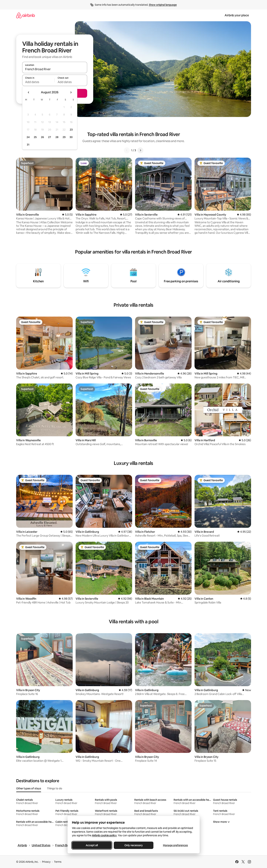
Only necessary (133, 845)
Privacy (46, 861)
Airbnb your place (237, 15)
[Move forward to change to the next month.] (71, 92)
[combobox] (54, 69)
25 (35, 137)
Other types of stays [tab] (28, 788)
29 (64, 137)
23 (71, 129)
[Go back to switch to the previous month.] (29, 92)
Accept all (92, 845)
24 (28, 137)
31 (28, 144)
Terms (57, 861)
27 (49, 137)
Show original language (163, 4)
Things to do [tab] (54, 788)
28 (56, 137)
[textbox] (38, 82)
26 (42, 137)
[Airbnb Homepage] (25, 15)
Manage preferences (175, 845)
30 (71, 137)
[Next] (140, 150)
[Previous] (127, 150)
